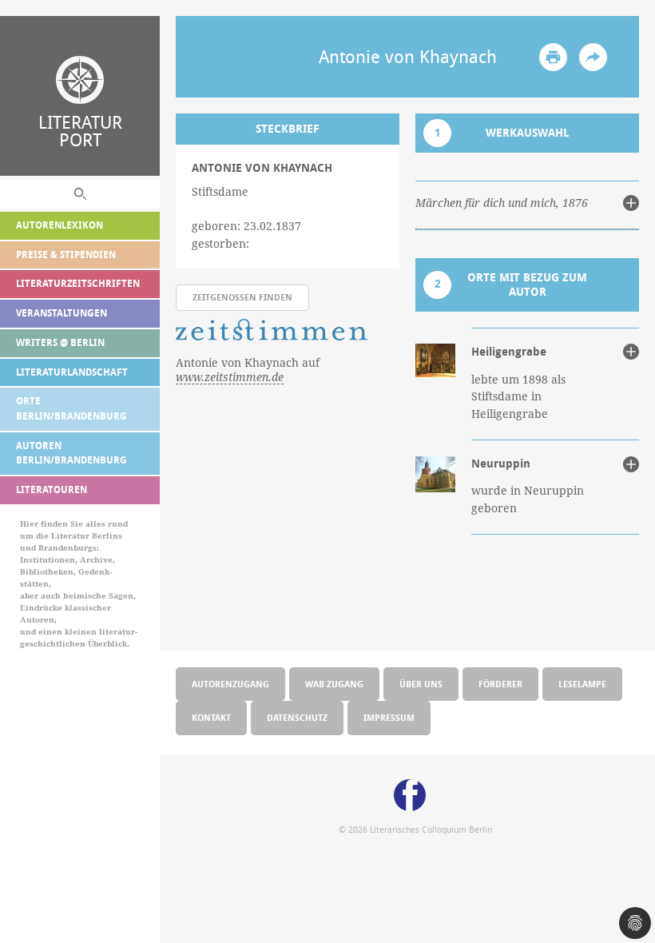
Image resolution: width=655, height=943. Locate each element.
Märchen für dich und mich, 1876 (501, 203)
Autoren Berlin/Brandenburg (71, 453)
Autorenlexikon (59, 225)
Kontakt (211, 717)
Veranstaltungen (61, 313)
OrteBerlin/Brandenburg (71, 408)
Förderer (500, 684)
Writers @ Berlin (60, 342)
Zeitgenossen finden (242, 297)
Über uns (421, 684)
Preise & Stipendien (66, 254)
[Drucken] (553, 57)
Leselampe (582, 684)
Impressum (389, 717)
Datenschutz (297, 717)
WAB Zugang (334, 684)
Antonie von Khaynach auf (248, 370)
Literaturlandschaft (72, 372)
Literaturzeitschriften (78, 283)
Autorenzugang (230, 684)
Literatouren (51, 489)
